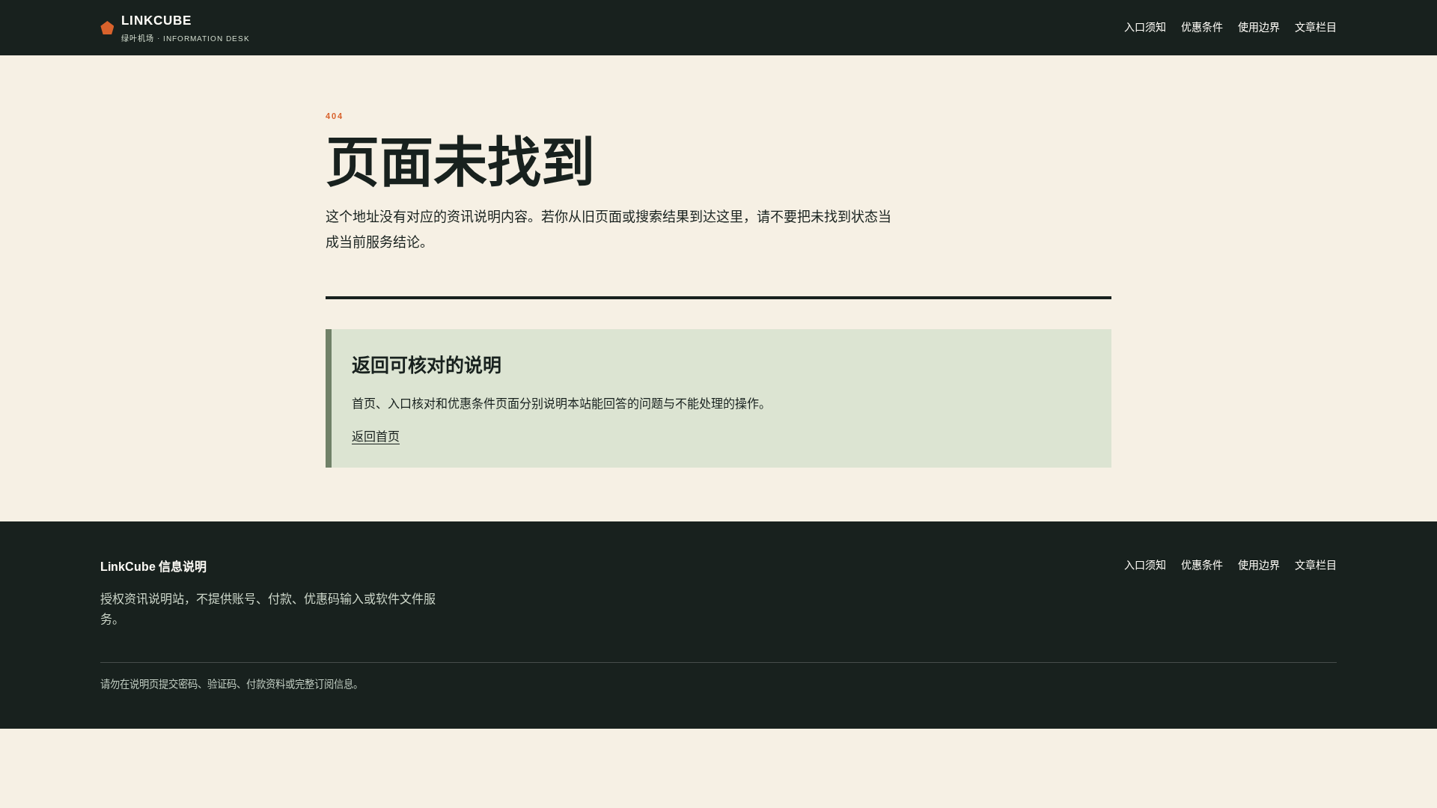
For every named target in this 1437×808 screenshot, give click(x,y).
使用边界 (1259, 27)
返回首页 (376, 436)
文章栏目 (1316, 27)
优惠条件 (1202, 27)
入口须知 (1145, 27)
